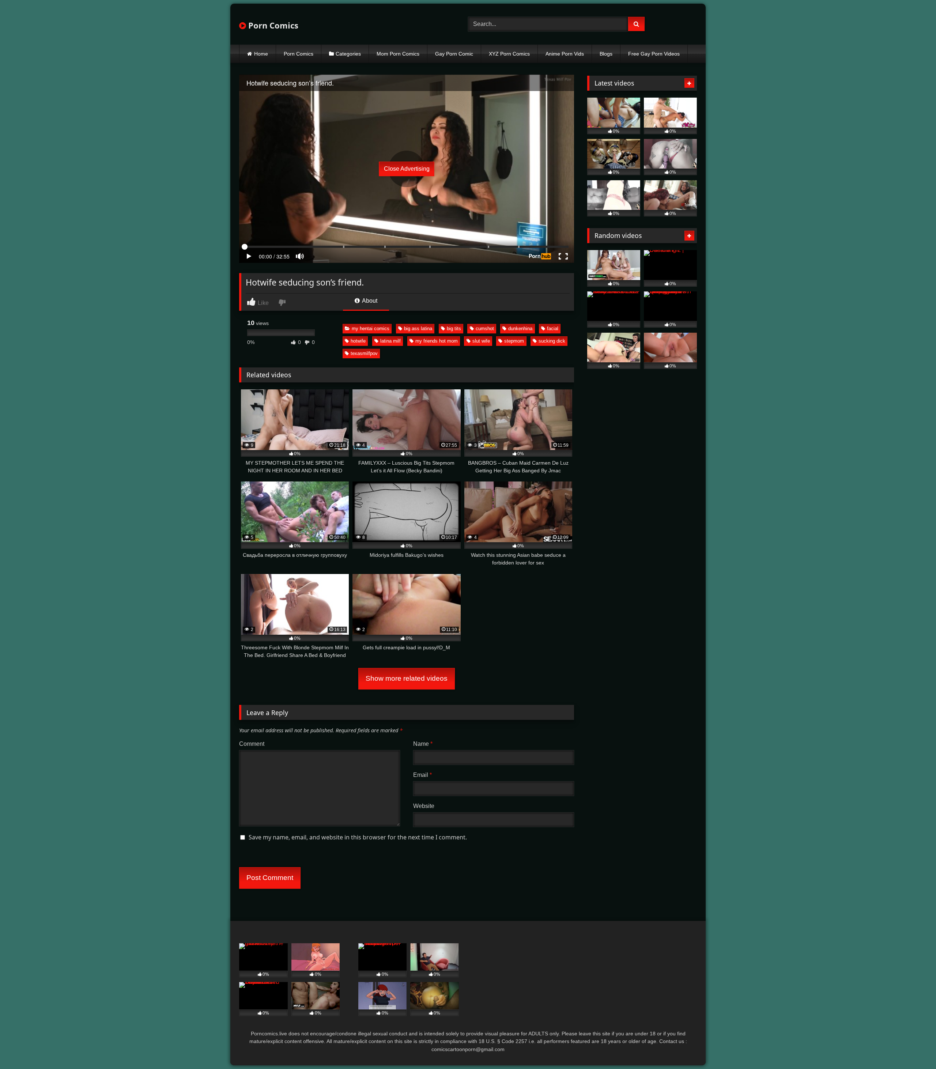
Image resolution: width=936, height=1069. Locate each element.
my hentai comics (370, 328)
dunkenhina (520, 328)
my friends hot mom (436, 341)
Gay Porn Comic (454, 54)
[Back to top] (913, 1047)
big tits (454, 328)
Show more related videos (407, 678)
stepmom (514, 341)
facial (552, 328)
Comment (251, 744)
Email (422, 775)
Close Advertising (407, 169)
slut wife (481, 341)
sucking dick (552, 341)
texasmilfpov (364, 353)
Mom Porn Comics (398, 54)
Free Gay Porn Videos (654, 54)
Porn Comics (272, 25)
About (369, 301)
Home (261, 54)
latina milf (390, 341)
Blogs (606, 54)
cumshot (485, 328)
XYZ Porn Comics (509, 54)
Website (423, 806)
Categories (348, 54)
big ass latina (418, 328)
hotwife (358, 341)
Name (423, 744)
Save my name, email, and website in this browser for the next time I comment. (358, 837)
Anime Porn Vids (565, 54)
